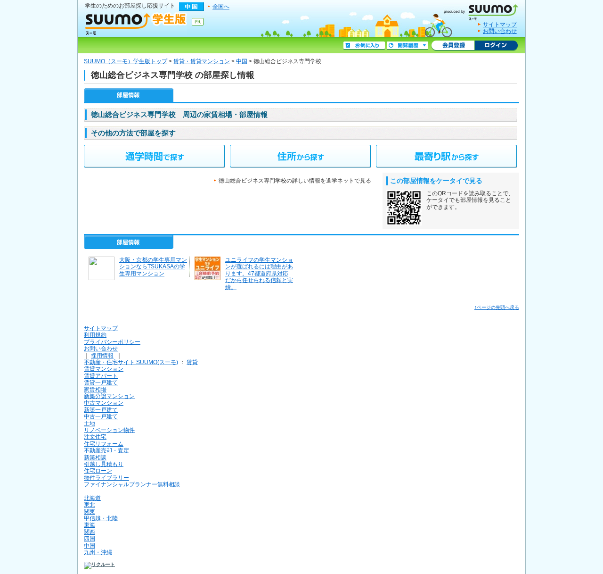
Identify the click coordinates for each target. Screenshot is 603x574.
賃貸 (192, 362)
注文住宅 (95, 436)
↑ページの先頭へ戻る (496, 307)
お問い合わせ (500, 31)
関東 (89, 511)
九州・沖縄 (98, 552)
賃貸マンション (103, 369)
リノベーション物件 (109, 430)
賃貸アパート (101, 376)
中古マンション (103, 402)
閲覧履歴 (407, 46)
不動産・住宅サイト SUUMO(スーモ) (131, 362)
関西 (89, 532)
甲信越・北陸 (101, 518)
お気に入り (364, 46)
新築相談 (95, 457)
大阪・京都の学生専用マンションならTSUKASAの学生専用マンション (153, 267)
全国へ (220, 6)
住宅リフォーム (103, 444)
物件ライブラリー (106, 477)
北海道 (92, 498)
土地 (89, 423)
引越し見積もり (103, 464)
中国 (241, 61)
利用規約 (95, 335)
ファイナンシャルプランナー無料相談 (132, 484)
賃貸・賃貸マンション (201, 61)
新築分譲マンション (109, 396)
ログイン (496, 46)
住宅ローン (98, 470)
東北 (89, 504)
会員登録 (453, 46)
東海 (89, 525)
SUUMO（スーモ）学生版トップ (125, 61)
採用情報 (102, 355)
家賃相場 (95, 389)
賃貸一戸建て (101, 382)
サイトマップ (500, 24)
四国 (89, 538)
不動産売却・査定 (106, 450)
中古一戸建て (101, 416)
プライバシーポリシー (112, 342)
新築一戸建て (101, 410)
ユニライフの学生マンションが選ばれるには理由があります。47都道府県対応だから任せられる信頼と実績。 (259, 274)
